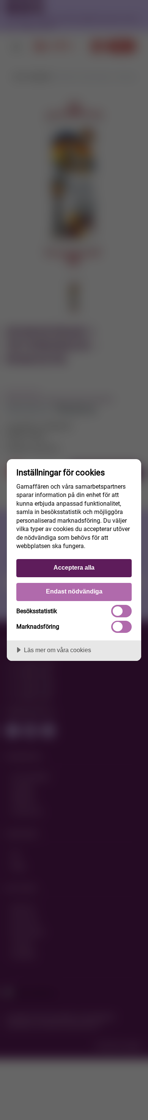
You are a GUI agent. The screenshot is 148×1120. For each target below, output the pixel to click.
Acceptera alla (74, 567)
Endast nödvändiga (74, 591)
